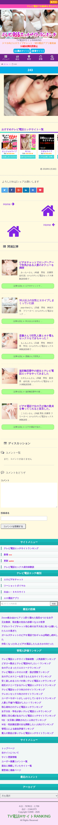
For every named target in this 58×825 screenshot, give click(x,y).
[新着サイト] (37, 51)
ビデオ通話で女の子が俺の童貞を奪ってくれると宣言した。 (36, 407)
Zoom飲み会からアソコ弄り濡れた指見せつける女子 (27, 617)
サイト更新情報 (9, 757)
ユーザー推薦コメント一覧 (15, 761)
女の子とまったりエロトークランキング (21, 668)
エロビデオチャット (13, 579)
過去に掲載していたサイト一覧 (17, 765)
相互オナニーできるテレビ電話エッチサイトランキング (29, 685)
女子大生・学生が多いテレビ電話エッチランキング (26, 711)
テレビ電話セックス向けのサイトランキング (23, 689)
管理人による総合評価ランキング (18, 728)
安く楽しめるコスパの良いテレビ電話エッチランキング (29, 681)
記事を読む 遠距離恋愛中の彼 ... (28, 392)
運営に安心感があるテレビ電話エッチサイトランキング (29, 715)
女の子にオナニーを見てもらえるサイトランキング (26, 676)
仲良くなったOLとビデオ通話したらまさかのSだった (28, 644)
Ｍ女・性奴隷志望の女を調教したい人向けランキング (28, 724)
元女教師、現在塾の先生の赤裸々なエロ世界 (23, 622)
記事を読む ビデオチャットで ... (28, 286)
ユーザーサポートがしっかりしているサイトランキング (29, 698)
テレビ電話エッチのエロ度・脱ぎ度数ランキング (25, 672)
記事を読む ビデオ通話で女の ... (28, 427)
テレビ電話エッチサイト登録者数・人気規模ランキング (29, 659)
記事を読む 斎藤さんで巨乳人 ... (28, 356)
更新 (9, 561)
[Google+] (19, 190)
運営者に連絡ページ (11, 770)
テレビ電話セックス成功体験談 (19, 567)
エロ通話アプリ (11, 598)
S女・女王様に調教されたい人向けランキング (24, 720)
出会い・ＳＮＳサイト (15, 592)
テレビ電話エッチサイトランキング (21, 548)
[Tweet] (4, 190)
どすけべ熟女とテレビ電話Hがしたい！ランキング (26, 663)
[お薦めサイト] (21, 51)
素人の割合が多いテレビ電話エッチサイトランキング (28, 733)
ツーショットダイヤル (15, 586)
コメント (5, 480)
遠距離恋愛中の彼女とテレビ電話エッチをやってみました (36, 372)
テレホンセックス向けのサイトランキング (22, 694)
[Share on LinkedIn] (26, 190)
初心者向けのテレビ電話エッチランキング (22, 707)
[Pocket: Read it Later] (40, 190)
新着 (8, 554)
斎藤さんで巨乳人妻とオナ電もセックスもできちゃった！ (36, 337)
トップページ (8, 748)
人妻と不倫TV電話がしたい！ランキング (21, 702)
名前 (29, 513)
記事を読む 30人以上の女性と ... (27, 321)
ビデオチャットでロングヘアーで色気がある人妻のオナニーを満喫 (36, 265)
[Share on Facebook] (12, 190)
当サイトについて (10, 752)
